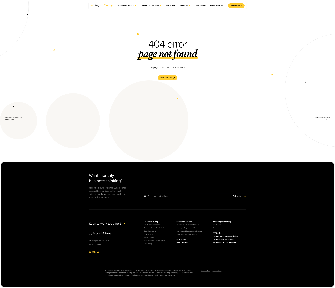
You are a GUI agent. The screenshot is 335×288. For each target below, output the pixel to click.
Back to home (166, 77)
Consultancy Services (184, 221)
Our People (217, 225)
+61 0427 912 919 (95, 244)
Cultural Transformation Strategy (188, 225)
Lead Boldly (148, 243)
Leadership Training (151, 221)
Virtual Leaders (149, 237)
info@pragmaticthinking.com (99, 241)
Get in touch (235, 5)
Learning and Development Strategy (189, 231)
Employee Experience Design (187, 234)
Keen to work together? (105, 223)
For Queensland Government (223, 239)
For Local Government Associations (225, 236)
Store (215, 228)
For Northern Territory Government (225, 242)
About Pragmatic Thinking (222, 221)
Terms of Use (205, 271)
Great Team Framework (152, 225)
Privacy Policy (217, 271)
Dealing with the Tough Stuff (154, 228)
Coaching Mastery (150, 231)
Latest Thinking (182, 242)
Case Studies (181, 239)
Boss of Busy (148, 234)
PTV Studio (217, 233)
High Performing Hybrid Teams (155, 240)
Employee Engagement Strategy (188, 228)
